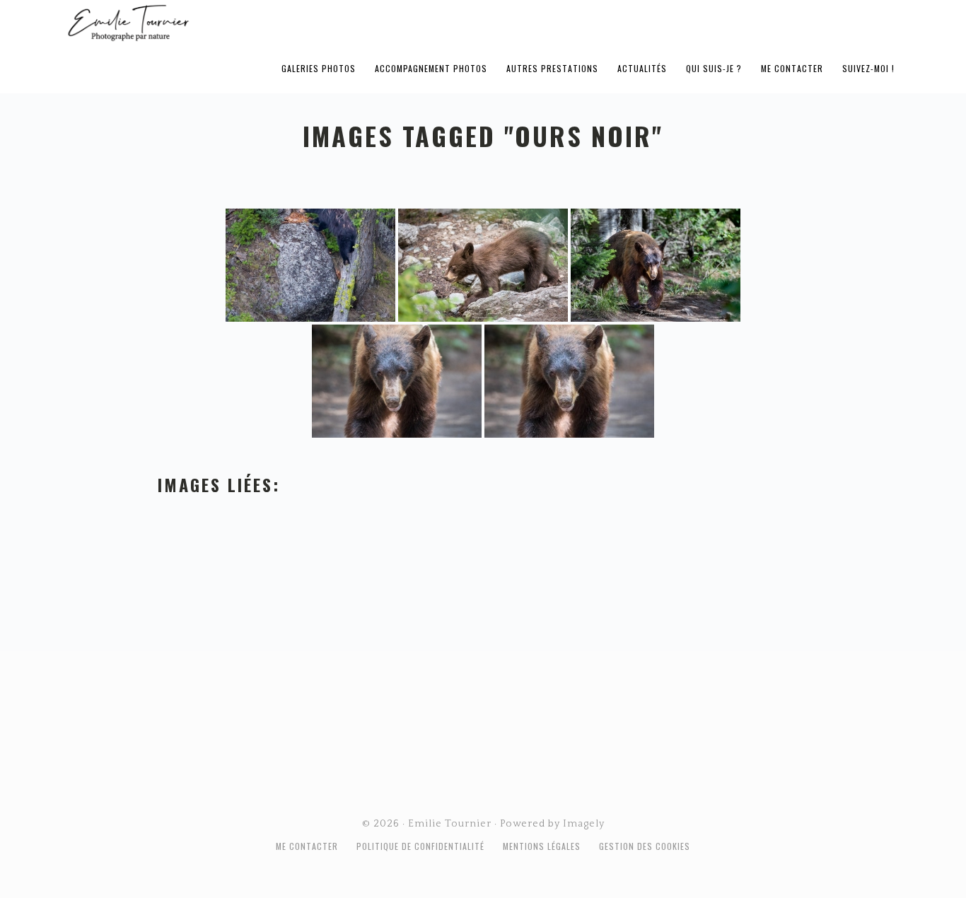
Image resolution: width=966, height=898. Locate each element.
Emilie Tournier (239, 22)
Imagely (584, 823)
